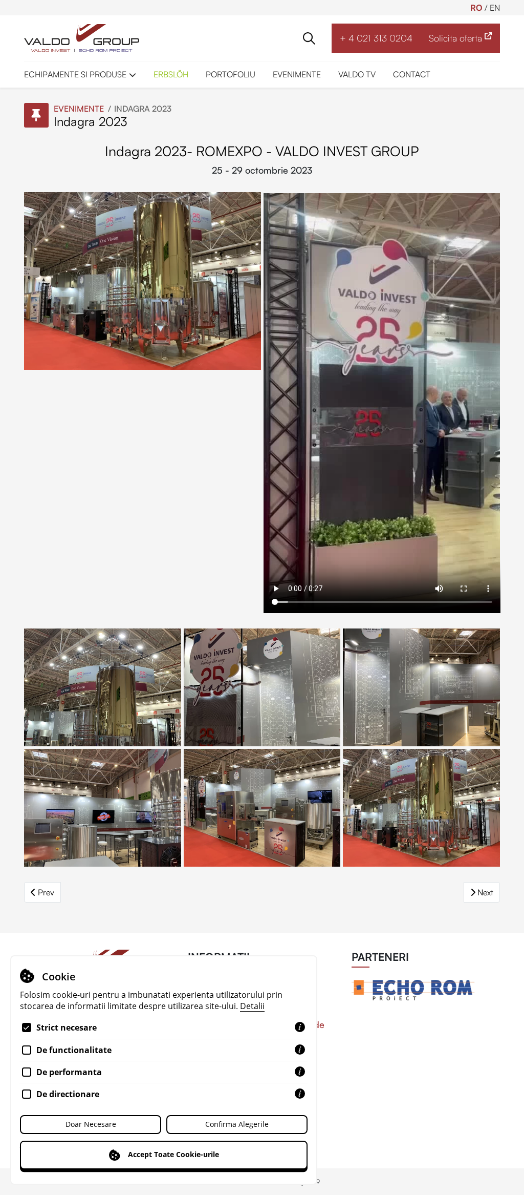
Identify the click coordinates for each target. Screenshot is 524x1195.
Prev (46, 892)
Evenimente (79, 108)
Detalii (252, 1006)
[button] (309, 38)
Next (485, 892)
